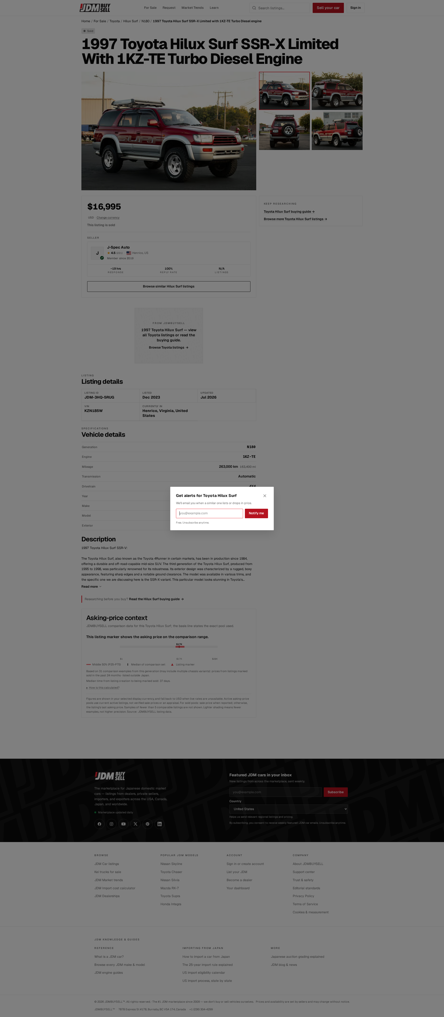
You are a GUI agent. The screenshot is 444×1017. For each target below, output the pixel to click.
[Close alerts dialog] (265, 496)
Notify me (256, 513)
